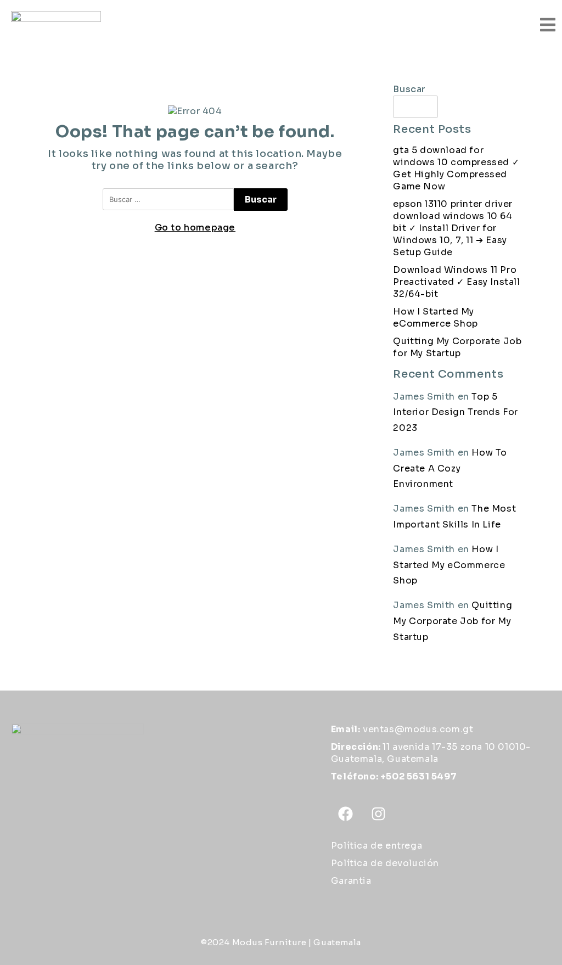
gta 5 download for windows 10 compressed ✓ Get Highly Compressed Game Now (456, 168)
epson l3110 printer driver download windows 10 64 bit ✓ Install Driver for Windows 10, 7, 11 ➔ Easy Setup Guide (453, 228)
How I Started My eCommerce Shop (435, 317)
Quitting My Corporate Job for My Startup (457, 347)
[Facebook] (346, 814)
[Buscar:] (168, 199)
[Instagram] (378, 814)
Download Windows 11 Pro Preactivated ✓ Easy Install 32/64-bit (456, 282)
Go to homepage (195, 227)
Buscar (409, 89)
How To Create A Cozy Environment (450, 468)
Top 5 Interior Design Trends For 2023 (455, 412)
